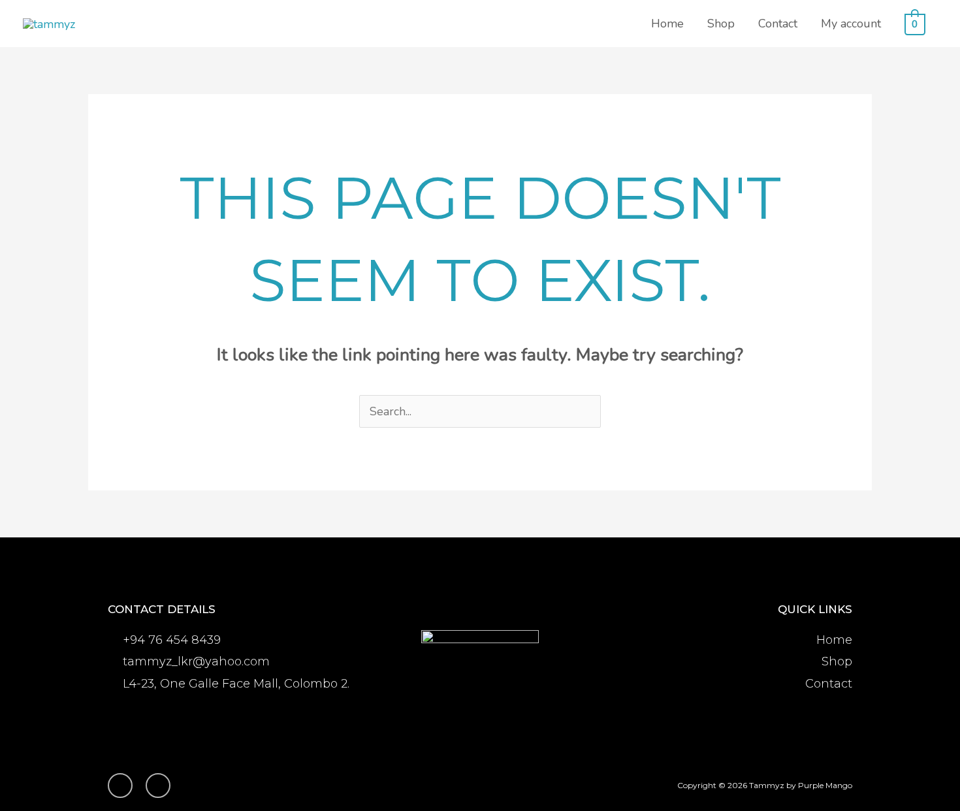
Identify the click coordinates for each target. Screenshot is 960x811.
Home (667, 23)
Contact (777, 23)
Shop (721, 23)
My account (851, 23)
